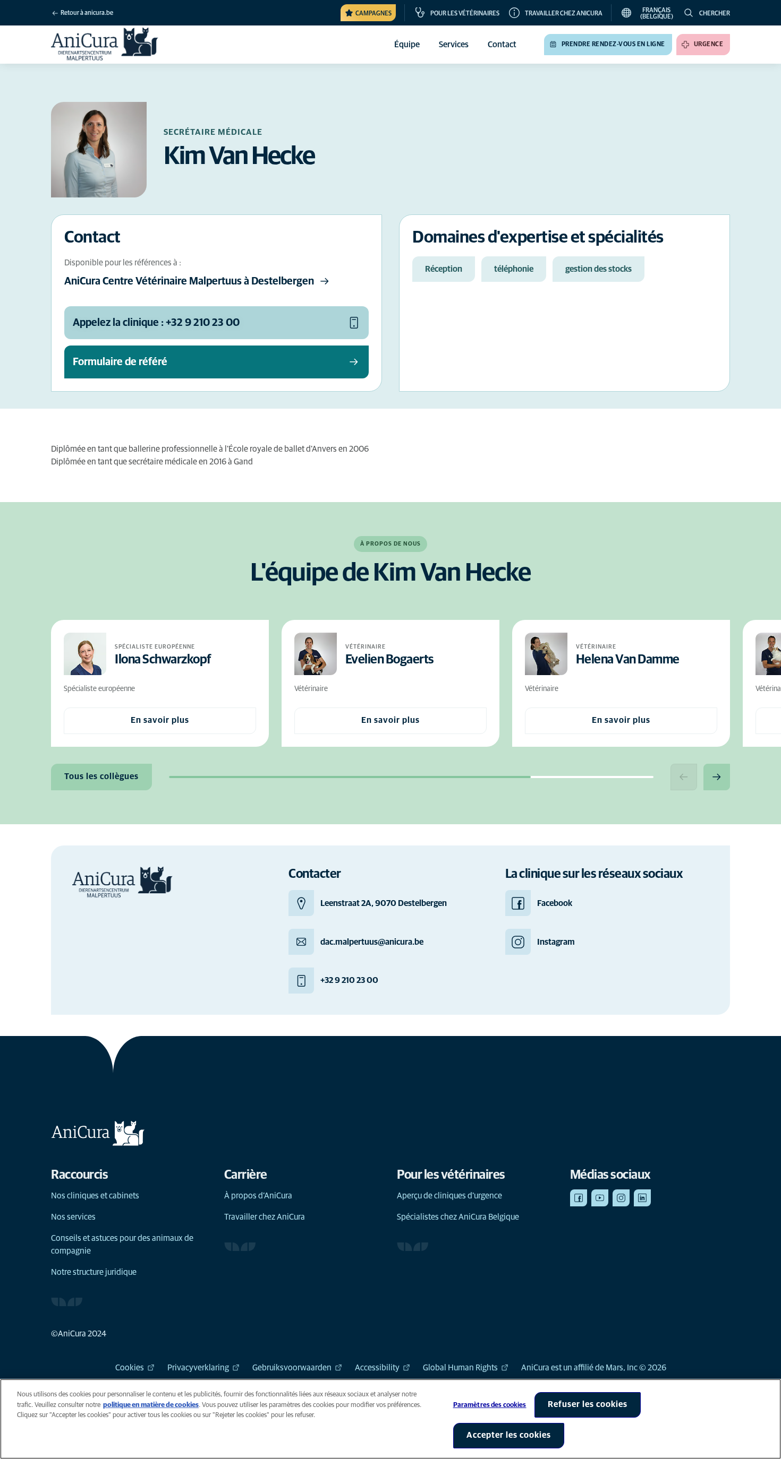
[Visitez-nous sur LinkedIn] (642, 1197)
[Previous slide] (683, 777)
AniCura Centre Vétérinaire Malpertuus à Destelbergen (189, 281)
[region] (390, 1419)
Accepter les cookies (508, 1435)
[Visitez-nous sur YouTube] (599, 1197)
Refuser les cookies (587, 1404)
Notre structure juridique (94, 1272)
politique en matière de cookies (151, 1405)
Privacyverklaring (198, 1367)
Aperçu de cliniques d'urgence (449, 1196)
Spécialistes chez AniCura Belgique (458, 1217)
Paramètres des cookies (490, 1405)
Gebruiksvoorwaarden (292, 1367)
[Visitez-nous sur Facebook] (578, 1197)
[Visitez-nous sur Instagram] (621, 1197)
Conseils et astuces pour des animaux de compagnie (122, 1244)
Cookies (129, 1367)
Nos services (73, 1217)
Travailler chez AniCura (264, 1217)
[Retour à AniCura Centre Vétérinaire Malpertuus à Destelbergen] (104, 45)
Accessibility (377, 1367)
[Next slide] (716, 777)
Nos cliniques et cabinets (95, 1196)
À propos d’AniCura (258, 1196)
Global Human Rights (460, 1367)
